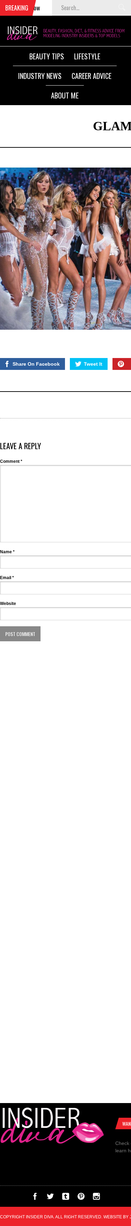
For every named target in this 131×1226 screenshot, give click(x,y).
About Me (65, 95)
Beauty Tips (46, 56)
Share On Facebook (36, 364)
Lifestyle (87, 56)
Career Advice (91, 76)
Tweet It (93, 364)
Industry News (39, 76)
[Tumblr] (65, 1198)
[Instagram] (96, 1198)
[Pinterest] (81, 1198)
